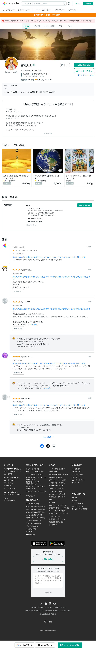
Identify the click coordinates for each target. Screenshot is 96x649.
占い (14, 254)
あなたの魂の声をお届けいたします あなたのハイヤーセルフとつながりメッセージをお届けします (49, 257)
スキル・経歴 (50, 26)
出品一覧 (36, 26)
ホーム (26, 26)
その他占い (20, 254)
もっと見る (48, 133)
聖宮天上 (26, 65)
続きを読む (34, 324)
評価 (61, 26)
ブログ (69, 26)
